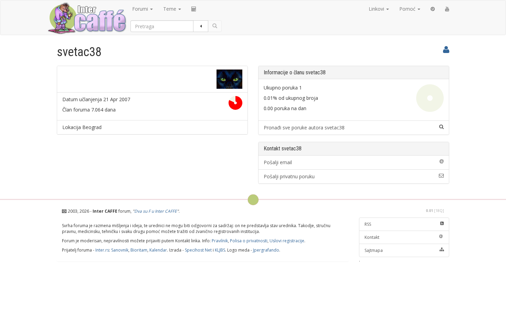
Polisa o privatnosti (248, 241)
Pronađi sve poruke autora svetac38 (304, 127)
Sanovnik (119, 250)
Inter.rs (102, 250)
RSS (368, 224)
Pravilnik (220, 241)
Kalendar (158, 250)
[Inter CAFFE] (86, 18)
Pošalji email (278, 162)
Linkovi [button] (377, 9)
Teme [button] (170, 9)
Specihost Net (198, 250)
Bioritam (138, 250)
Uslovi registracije (287, 241)
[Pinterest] (432, 9)
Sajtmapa (374, 250)
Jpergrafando (266, 250)
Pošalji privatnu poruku (289, 176)
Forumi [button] (140, 9)
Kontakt (372, 237)
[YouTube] (447, 9)
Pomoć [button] (408, 9)
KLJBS (220, 250)
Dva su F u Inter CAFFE (155, 211)
